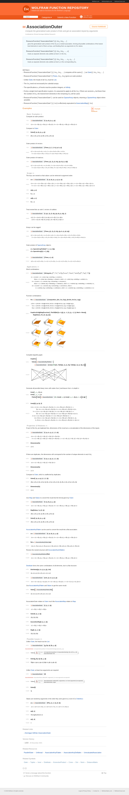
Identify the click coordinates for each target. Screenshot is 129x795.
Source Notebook (99, 27)
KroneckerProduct (59, 762)
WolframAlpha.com (107, 1)
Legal (80, 791)
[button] (64, 108)
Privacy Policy (87, 791)
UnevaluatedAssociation (92, 752)
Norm (82, 762)
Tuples (32, 762)
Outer (26, 762)
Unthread (39, 752)
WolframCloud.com (119, 1)
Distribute (47, 762)
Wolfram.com (95, 1)
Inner (39, 762)
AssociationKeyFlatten (33, 529)
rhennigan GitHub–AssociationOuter (38, 733)
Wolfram (10, 791)
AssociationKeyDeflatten (56, 550)
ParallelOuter (28, 752)
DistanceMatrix (92, 762)
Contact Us (96, 791)
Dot (76, 762)
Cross (71, 762)
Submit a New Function (66, 17)
